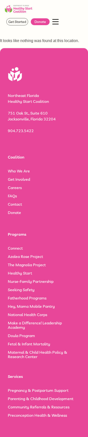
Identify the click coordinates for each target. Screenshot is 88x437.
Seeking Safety (21, 289)
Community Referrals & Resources (38, 407)
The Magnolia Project (27, 264)
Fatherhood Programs (27, 298)
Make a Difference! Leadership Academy (35, 325)
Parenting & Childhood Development (40, 398)
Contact (15, 204)
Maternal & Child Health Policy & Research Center (37, 354)
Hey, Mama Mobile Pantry (31, 306)
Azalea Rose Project (25, 256)
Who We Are (19, 171)
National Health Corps (27, 314)
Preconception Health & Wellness (37, 415)
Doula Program (21, 335)
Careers (15, 187)
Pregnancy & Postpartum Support (38, 390)
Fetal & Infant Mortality (29, 343)
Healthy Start (20, 273)
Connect (15, 248)
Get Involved (19, 179)
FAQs (12, 195)
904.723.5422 (21, 130)
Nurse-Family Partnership (31, 281)
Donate (14, 212)
